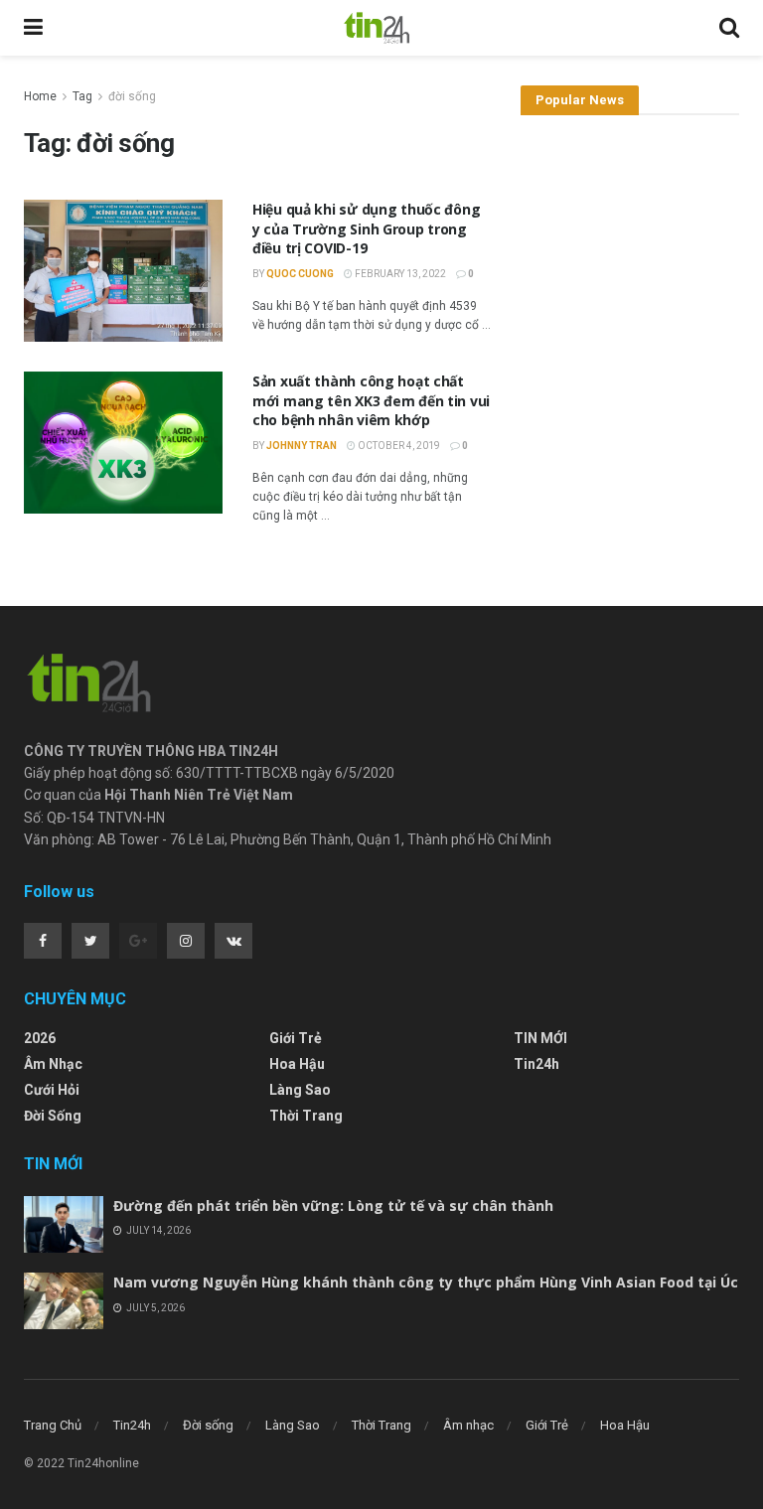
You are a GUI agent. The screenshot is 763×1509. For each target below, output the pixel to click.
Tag (82, 96)
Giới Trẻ (295, 1038)
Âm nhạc (53, 1064)
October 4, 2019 (398, 445)
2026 (40, 1038)
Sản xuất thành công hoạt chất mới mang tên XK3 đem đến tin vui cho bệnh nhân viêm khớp (371, 400)
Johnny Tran (301, 445)
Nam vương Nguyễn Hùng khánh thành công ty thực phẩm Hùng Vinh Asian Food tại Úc (425, 1282)
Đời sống (52, 1116)
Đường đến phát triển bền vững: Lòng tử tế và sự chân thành (333, 1205)
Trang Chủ (52, 1425)
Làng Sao (300, 1090)
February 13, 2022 (399, 273)
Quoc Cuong (300, 273)
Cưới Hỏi (51, 1090)
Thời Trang (306, 1116)
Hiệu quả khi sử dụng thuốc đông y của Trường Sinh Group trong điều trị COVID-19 (366, 228)
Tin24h (536, 1064)
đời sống (132, 96)
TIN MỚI (540, 1038)
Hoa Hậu (297, 1064)
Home (40, 96)
